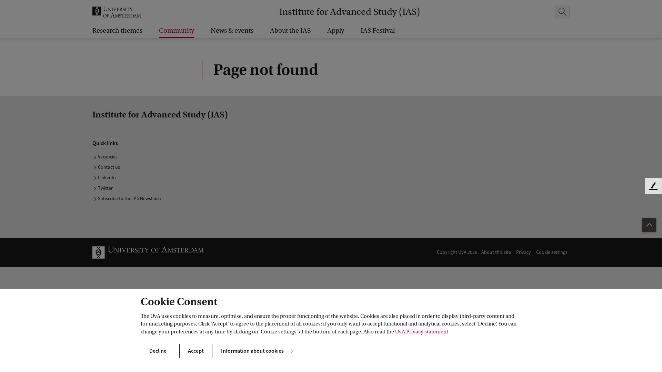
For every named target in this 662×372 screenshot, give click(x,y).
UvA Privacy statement (421, 332)
